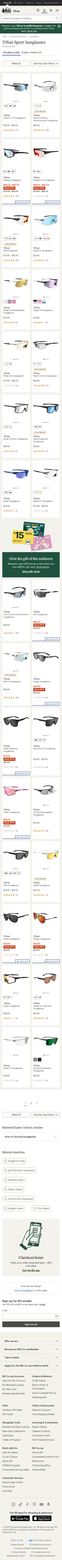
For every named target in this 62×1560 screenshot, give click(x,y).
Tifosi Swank (43, 1208)
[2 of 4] (15, 101)
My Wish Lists (9, 1389)
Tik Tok (20, 1504)
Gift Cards (7, 1414)
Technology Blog (41, 1465)
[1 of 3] (44, 101)
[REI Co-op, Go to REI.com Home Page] (6, 10)
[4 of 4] (18, 101)
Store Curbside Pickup (44, 1393)
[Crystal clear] (35, 106)
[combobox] (31, 18)
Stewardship (38, 1469)
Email (4, 1310)
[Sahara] (5, 301)
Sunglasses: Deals (16, 1161)
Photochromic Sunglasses (20, 1199)
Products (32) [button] (11, 52)
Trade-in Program (11, 1439)
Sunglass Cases (15, 1208)
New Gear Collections (13, 1431)
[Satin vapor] (10, 364)
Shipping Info (39, 1397)
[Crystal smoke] (35, 238)
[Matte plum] (10, 301)
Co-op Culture (9, 1456)
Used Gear (7, 1435)
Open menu (57, 10)
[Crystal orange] (14, 171)
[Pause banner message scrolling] (59, 26)
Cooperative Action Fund (45, 1456)
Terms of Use (17, 1540)
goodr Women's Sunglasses (21, 1170)
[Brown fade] (35, 997)
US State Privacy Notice (40, 1544)
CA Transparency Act (41, 1552)
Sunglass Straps (16, 1180)
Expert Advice (39, 1426)
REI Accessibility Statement (42, 1556)
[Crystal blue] (10, 238)
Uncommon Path (41, 1435)
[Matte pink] (14, 301)
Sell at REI (7, 1461)
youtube (41, 1504)
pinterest (34, 1504)
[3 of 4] (17, 101)
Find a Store (8, 1486)
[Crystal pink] (39, 171)
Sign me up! (31, 1324)
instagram (13, 1504)
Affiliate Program (11, 1465)
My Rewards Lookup (13, 1384)
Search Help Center (12, 1482)
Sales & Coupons (41, 1409)
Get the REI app (31, 1270)
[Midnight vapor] (5, 492)
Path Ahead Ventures (43, 1439)
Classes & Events (41, 1431)
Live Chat (7, 1490)
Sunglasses (33, 36)
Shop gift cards (31, 571)
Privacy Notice (17, 1544)
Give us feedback (24, 1290)
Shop (16, 10)
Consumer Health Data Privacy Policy (31, 1548)
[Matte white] (10, 171)
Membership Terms (16, 1556)
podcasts (48, 1504)
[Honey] (10, 873)
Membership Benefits (13, 1393)
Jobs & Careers (10, 1452)
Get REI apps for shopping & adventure (31, 1512)
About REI (37, 1452)
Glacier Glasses (15, 1189)
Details (42, 1304)
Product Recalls (18, 1552)
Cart (51, 10)
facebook (27, 1504)
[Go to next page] (36, 1103)
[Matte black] (39, 106)
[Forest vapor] (39, 492)
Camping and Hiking (18, 36)
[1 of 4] (14, 101)
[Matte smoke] (10, 997)
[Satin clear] (44, 301)
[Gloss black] (5, 106)
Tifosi (4, 36)
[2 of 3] (46, 101)
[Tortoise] (10, 106)
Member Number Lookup (16, 1426)
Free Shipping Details (43, 1414)
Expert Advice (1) (31, 52)
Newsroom (38, 1461)
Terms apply (42, 566)
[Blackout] (14, 106)
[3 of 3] (47, 101)
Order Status (39, 1380)
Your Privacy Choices (41, 1540)
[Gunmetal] (35, 364)
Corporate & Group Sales (15, 1469)
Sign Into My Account (13, 1380)
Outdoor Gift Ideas (12, 1409)
